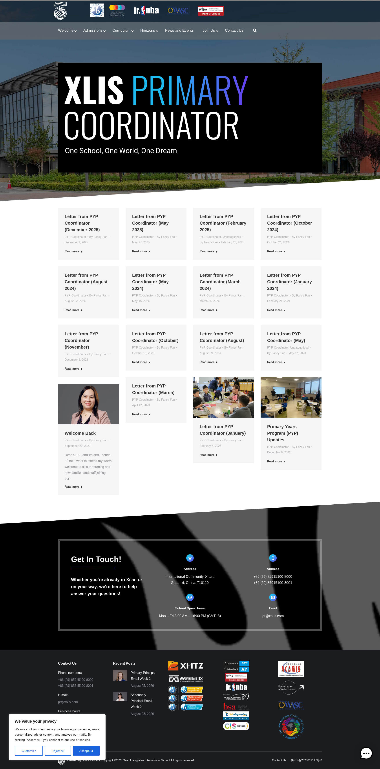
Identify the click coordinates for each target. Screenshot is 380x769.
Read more (72, 251)
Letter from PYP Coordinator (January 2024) (289, 282)
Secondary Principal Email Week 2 (141, 701)
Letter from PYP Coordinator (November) (81, 340)
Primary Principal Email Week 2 (143, 675)
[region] (57, 737)
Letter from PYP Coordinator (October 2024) (289, 223)
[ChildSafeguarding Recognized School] (236, 719)
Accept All (86, 751)
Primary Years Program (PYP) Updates (282, 433)
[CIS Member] (236, 729)
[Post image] (120, 675)
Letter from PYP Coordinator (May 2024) (150, 282)
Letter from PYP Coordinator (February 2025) (223, 223)
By (98, 236)
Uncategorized (232, 236)
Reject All (57, 751)
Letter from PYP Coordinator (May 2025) (150, 223)
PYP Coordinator (75, 236)
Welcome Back (80, 433)
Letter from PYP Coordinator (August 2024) (86, 282)
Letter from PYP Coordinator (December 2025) (82, 223)
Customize (29, 751)
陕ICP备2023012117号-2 (306, 760)
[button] (366, 754)
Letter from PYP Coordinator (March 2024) (220, 282)
